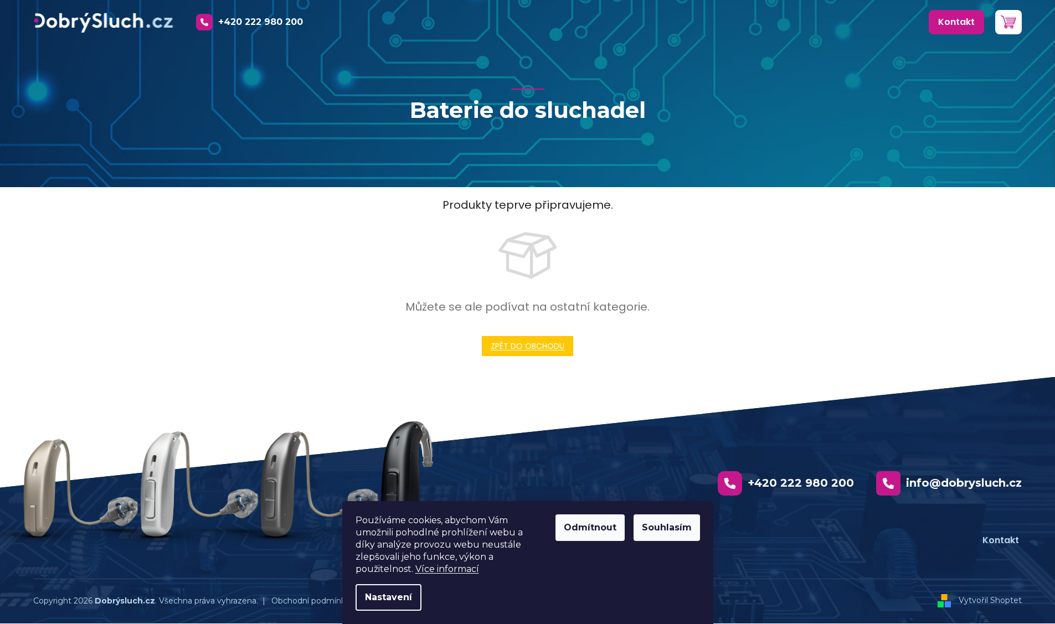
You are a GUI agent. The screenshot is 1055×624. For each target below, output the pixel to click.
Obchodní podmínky (310, 601)
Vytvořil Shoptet (990, 600)
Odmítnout (590, 527)
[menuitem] (956, 22)
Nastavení (388, 597)
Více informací (447, 569)
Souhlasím (667, 527)
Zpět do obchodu (527, 346)
